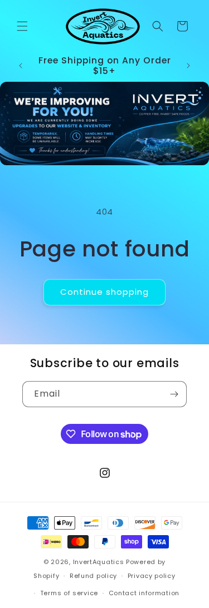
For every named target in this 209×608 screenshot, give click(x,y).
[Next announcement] (188, 65)
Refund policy (93, 575)
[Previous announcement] (20, 65)
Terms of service (69, 593)
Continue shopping (104, 292)
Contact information (144, 593)
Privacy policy (152, 575)
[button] (22, 26)
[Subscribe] (174, 394)
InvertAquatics (98, 561)
